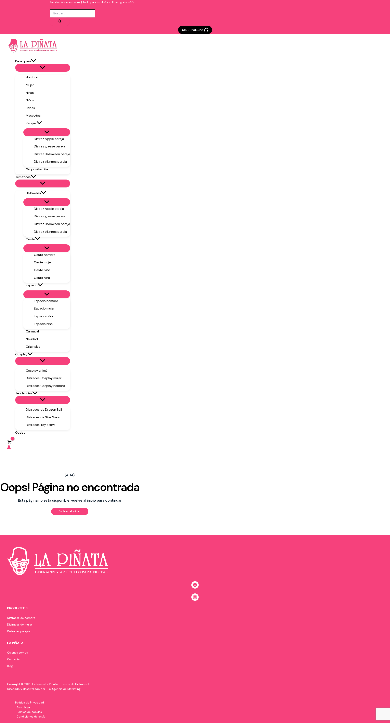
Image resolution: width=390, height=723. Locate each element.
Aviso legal (23, 707)
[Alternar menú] (42, 68)
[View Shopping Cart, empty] (9, 442)
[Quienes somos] (17, 652)
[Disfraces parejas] (18, 631)
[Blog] (10, 666)
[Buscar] (60, 21)
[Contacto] (13, 659)
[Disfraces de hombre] (21, 618)
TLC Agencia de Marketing (63, 689)
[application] (33, 61)
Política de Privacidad (29, 702)
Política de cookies (29, 712)
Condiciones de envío (31, 716)
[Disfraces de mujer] (19, 624)
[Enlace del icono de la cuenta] (9, 448)
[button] (195, 30)
